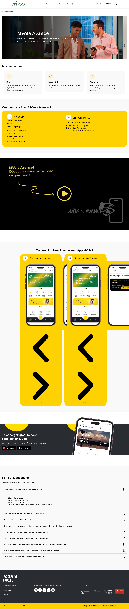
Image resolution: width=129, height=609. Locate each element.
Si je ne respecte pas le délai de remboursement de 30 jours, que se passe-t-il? (32, 550)
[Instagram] (44, 590)
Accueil (4, 11)
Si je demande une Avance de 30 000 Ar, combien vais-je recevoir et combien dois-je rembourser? (38, 526)
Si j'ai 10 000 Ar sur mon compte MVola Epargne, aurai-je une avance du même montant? (35, 544)
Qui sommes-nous (77, 4)
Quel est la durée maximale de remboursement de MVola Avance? (27, 538)
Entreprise (58, 4)
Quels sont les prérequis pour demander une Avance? (23, 489)
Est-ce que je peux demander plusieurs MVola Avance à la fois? (26, 532)
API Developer (98, 4)
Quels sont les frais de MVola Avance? (17, 520)
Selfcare (89, 4)
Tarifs (67, 4)
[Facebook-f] (40, 590)
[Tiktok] (49, 590)
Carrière (6, 594)
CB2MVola (109, 4)
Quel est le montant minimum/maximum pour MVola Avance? (25, 514)
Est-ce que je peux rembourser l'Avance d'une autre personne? (26, 557)
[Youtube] (53, 590)
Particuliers (47, 4)
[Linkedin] (36, 590)
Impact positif (7, 590)
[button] (41, 402)
